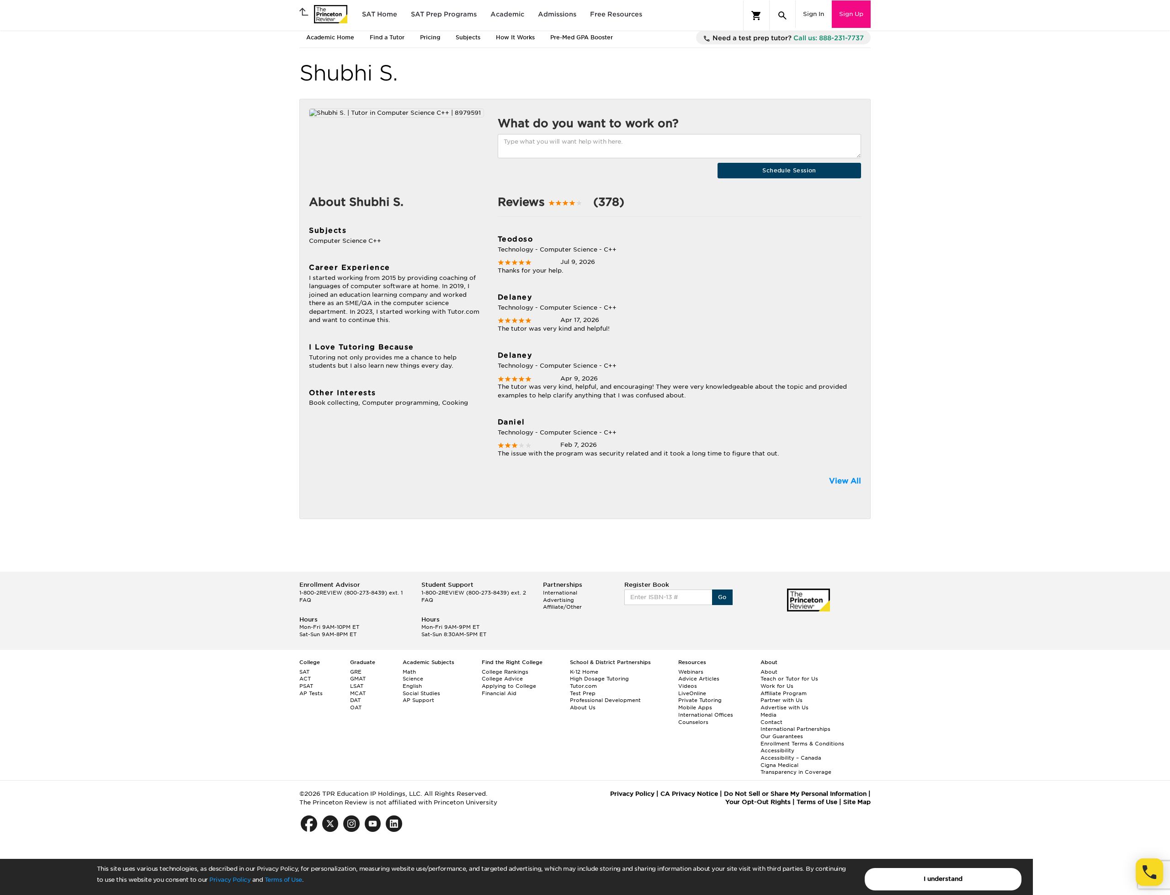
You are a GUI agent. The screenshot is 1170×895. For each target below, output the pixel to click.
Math (409, 672)
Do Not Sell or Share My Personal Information (795, 793)
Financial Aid (499, 693)
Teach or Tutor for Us (789, 678)
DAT (355, 700)
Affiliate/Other (562, 607)
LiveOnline (692, 693)
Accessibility (777, 750)
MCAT (358, 693)
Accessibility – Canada (790, 758)
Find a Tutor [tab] (387, 37)
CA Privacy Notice (689, 793)
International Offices (705, 715)
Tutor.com (583, 686)
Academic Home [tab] (330, 37)
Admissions (557, 14)
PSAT (306, 686)
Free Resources (616, 14)
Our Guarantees (781, 736)
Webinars (690, 672)
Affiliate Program (783, 693)
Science (413, 678)
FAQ (305, 600)
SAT (304, 672)
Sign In (813, 14)
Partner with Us (781, 700)
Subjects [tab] (468, 37)
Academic (507, 14)
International (560, 593)
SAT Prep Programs (444, 14)
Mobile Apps (695, 707)
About (768, 672)
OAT (356, 707)
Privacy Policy (229, 879)
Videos (687, 686)
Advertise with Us (784, 707)
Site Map (857, 802)
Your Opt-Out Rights (758, 802)
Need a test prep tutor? (787, 38)
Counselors (693, 722)
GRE (356, 672)
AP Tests (311, 693)
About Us (583, 707)
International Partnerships (795, 729)
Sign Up (851, 14)
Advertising (558, 600)
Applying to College (509, 686)
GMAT (358, 678)
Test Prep (583, 693)
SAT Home (379, 14)
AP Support (418, 700)
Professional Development (605, 700)
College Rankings (505, 672)
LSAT (356, 686)
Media (768, 715)
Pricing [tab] (430, 37)
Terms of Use (283, 879)
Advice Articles (698, 678)
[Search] (782, 15)
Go (722, 597)
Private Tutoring (700, 700)
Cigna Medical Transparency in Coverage (795, 769)
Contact (771, 722)
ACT (305, 678)
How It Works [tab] (515, 37)
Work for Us (776, 686)
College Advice (502, 678)
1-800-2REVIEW (351, 593)
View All (845, 481)
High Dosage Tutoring (599, 678)
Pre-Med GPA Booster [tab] (581, 37)
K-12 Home (584, 672)
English (412, 686)
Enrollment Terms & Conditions (802, 743)
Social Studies (421, 693)
